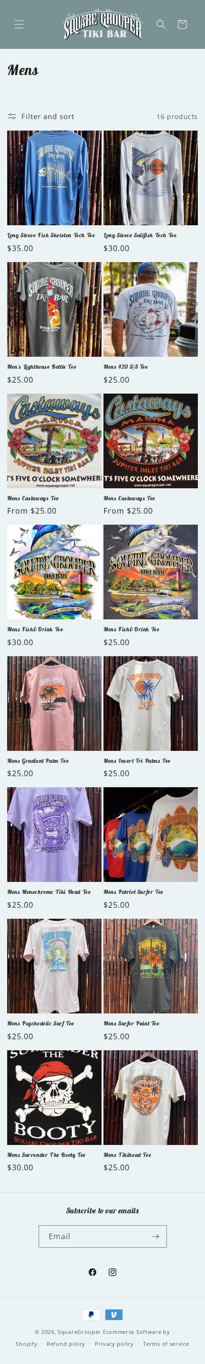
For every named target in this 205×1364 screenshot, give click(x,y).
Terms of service (166, 1343)
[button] (19, 24)
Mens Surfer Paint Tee (131, 1023)
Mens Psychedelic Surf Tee (40, 1023)
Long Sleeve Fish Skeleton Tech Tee (51, 235)
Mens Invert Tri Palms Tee (137, 760)
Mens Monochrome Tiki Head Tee (49, 891)
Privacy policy (114, 1343)
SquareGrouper (79, 1331)
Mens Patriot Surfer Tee (133, 891)
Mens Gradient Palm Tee (38, 760)
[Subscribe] (155, 1236)
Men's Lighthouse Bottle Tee (41, 366)
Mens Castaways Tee (33, 498)
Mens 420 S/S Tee (125, 366)
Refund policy (66, 1343)
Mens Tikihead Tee (127, 1154)
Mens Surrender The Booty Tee (46, 1154)
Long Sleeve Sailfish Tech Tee (139, 235)
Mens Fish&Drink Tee (35, 629)
